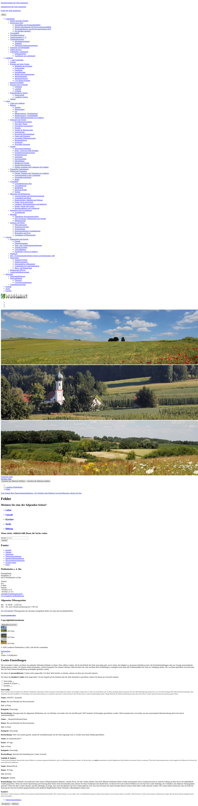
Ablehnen (15, 804)
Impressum (9, 554)
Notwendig (8, 681)
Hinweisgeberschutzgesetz (15, 560)
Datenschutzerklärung (13, 556)
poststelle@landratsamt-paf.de (12, 594)
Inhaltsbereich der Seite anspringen (13, 7)
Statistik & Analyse (11, 683)
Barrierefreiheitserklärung (15, 558)
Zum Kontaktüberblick (8, 615)
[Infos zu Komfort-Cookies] (11, 686)
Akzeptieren (6, 804)
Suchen (3, 538)
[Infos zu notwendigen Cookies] (13, 681)
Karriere (8, 550)
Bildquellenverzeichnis (9, 625)
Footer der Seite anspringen (11, 11)
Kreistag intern (11, 563)
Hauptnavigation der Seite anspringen (14, 3)
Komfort (7, 686)
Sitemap (8, 552)
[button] (10, 19)
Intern (8, 565)
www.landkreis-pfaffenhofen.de (12, 596)
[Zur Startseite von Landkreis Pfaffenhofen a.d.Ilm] (14, 299)
